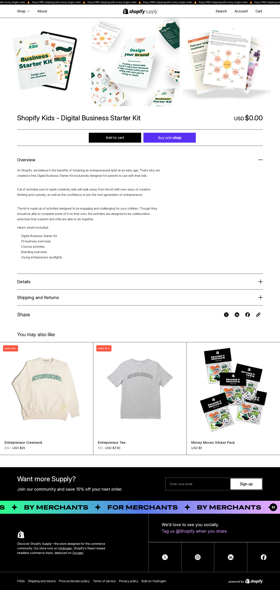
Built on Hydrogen (153, 581)
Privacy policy (128, 581)
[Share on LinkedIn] (231, 557)
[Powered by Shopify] (246, 581)
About (42, 11)
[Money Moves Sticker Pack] (233, 389)
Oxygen (77, 553)
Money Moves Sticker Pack (213, 442)
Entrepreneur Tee (112, 442)
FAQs (21, 581)
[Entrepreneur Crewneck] (46, 389)
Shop (21, 11)
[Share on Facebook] (264, 557)
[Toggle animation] (273, 507)
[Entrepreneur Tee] (139, 389)
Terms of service (104, 581)
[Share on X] (165, 557)
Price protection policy (74, 581)
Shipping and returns (42, 581)
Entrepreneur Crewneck (23, 442)
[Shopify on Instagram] (198, 557)
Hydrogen (65, 548)
